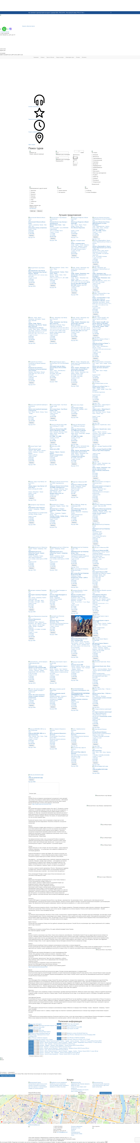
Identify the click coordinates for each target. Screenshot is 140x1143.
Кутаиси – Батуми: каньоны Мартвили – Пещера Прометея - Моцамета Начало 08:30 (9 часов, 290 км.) (64, 1048)
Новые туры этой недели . (73, 1024)
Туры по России (50, 57)
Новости (59, 1023)
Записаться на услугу (105, 1093)
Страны (42, 57)
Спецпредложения (75, 1132)
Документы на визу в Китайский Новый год (77, 1033)
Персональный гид (96, 1084)
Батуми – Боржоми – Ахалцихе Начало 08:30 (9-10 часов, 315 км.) (55, 1046)
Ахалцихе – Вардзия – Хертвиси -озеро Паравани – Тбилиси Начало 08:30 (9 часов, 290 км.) (62, 1045)
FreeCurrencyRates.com (34, 1125)
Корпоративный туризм (34, 1084)
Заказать (31, 235)
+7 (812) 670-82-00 (4, 32)
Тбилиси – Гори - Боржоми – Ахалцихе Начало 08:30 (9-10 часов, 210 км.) (57, 1043)
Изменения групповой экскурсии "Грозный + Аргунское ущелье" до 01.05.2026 (57, 1025)
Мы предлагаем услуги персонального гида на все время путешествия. (100, 1085)
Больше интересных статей (36, 1056)
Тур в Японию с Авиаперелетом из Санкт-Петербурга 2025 (81, 1034)
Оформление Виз (75, 1084)
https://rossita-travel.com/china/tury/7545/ (41, 804)
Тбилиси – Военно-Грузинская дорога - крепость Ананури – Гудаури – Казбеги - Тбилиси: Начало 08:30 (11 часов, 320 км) (69, 1051)
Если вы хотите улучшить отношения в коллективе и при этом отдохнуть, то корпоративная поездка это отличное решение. (37, 1086)
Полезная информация (76, 1126)
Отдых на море (60, 57)
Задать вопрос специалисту (7, 1075)
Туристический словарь (76, 1133)
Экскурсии (31, 1040)
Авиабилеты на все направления (58, 1084)
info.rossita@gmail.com (62, 1132)
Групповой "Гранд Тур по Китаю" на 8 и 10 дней (78, 1039)
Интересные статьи (75, 1127)
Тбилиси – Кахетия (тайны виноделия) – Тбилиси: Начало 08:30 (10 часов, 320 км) (59, 1054)
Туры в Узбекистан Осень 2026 (74, 1027)
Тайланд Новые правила (44, 1031)
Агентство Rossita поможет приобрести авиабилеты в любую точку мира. (59, 1086)
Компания (36, 57)
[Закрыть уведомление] (111, 12)
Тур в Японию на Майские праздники (76, 1037)
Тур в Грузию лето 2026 (72, 1028)
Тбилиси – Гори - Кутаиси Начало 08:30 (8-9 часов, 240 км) (54, 1049)
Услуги (72, 1135)
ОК (106, 1142)
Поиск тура (41, 1030)
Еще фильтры (33, 208)
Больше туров (32, 793)
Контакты (84, 57)
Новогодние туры (70, 57)
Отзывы (78, 57)
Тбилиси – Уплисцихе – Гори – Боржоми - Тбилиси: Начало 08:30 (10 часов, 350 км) (60, 1052)
